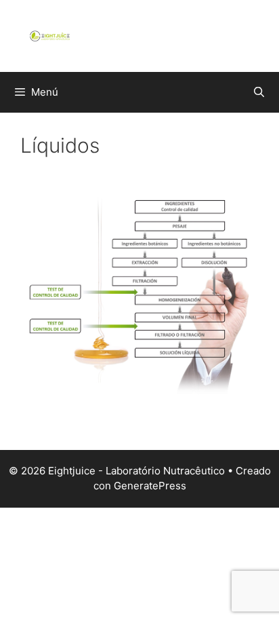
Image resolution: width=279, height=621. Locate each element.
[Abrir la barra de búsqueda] (259, 92)
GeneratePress (150, 485)
